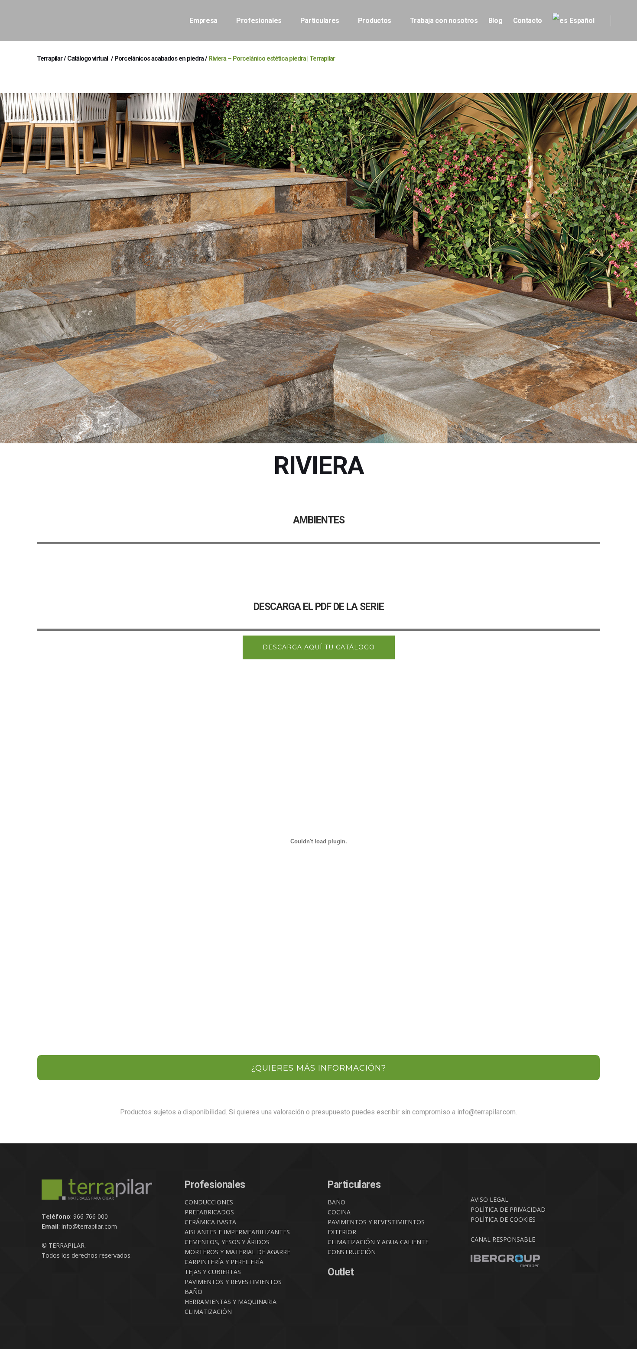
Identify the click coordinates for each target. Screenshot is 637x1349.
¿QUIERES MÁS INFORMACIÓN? (318, 1068)
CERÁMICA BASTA (210, 1222)
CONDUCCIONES (209, 1202)
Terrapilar (49, 58)
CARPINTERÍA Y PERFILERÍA (224, 1262)
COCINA (339, 1212)
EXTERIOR (342, 1232)
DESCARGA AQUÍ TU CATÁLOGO (319, 647)
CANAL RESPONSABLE (503, 1239)
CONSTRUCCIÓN (352, 1252)
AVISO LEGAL (489, 1199)
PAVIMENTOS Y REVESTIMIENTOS (233, 1282)
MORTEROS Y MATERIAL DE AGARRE (237, 1252)
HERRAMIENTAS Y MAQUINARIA (230, 1301)
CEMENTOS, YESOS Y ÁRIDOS (227, 1242)
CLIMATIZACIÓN (208, 1311)
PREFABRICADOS (209, 1212)
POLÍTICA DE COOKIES (503, 1219)
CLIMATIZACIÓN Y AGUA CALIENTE (378, 1242)
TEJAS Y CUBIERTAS (213, 1272)
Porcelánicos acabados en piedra (159, 58)
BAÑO (193, 1292)
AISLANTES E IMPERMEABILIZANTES (237, 1232)
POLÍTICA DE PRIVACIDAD (508, 1209)
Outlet (341, 1272)
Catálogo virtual (87, 58)
